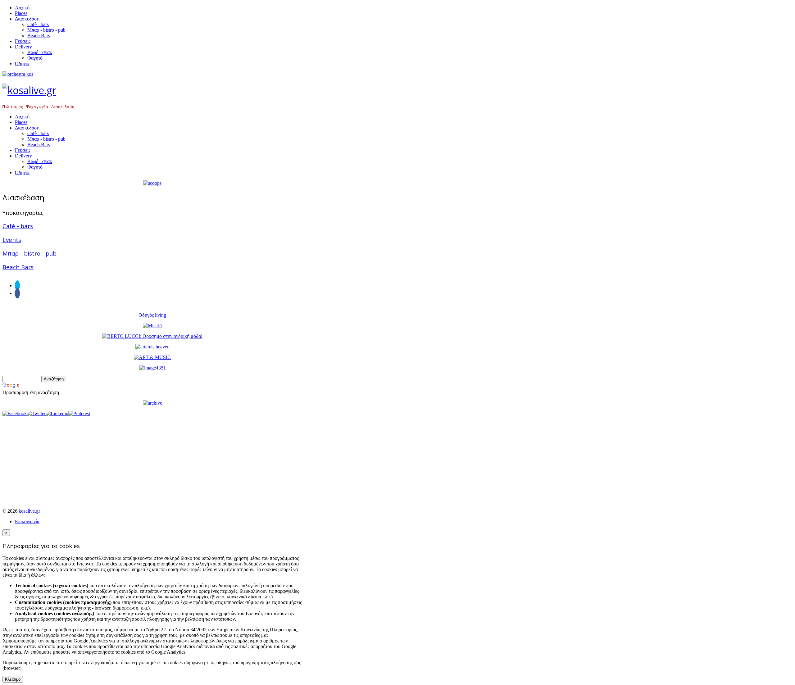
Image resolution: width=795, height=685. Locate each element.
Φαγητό (35, 58)
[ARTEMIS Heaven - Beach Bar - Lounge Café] (152, 346)
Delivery (23, 46)
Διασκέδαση (27, 18)
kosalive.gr (29, 511)
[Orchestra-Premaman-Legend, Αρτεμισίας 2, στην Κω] (152, 74)
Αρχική (22, 7)
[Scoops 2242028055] (152, 183)
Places (21, 13)
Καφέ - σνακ (39, 52)
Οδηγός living (152, 315)
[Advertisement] (152, 459)
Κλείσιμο (12, 679)
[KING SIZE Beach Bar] (152, 367)
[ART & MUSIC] (152, 357)
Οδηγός (22, 63)
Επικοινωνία (27, 521)
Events (11, 239)
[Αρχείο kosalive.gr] (152, 403)
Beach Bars (38, 35)
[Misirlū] (152, 325)
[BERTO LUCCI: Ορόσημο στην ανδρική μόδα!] (152, 336)
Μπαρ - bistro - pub (46, 30)
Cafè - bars (38, 24)
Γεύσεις (22, 41)
